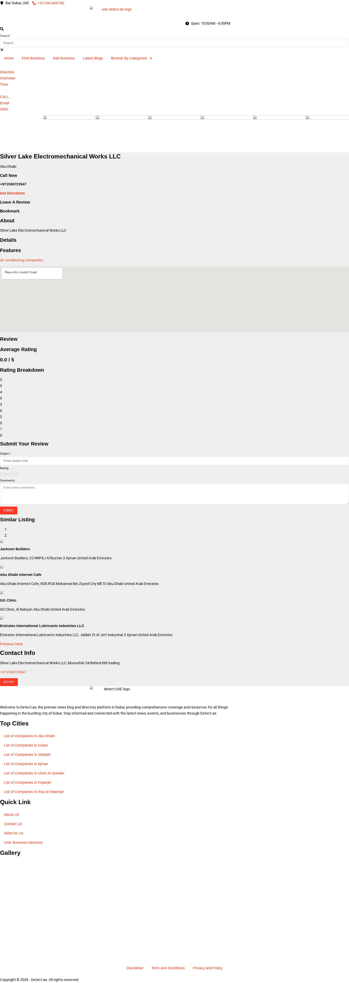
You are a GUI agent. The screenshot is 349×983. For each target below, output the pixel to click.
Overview (7, 78)
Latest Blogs (93, 58)
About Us (11, 815)
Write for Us (13, 833)
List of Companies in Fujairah (27, 782)
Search (5, 36)
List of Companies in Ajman (26, 764)
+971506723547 (13, 672)
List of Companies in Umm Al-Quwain (34, 773)
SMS (4, 109)
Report (8, 682)
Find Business (33, 58)
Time (4, 84)
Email (4, 103)
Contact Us (13, 824)
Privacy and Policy (208, 968)
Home (9, 58)
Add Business (64, 58)
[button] (174, 29)
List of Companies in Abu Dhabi (29, 736)
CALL (4, 97)
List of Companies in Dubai (25, 745)
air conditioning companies (21, 260)
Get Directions (12, 193)
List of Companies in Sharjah (27, 755)
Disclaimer (134, 968)
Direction (7, 72)
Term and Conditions (168, 968)
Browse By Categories (129, 58)
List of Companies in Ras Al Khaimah (34, 792)
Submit (8, 510)
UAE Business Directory (23, 842)
